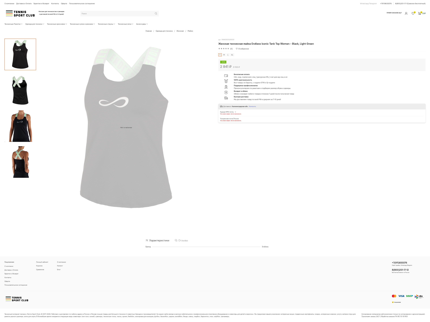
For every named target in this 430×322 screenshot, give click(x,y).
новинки (333, 314)
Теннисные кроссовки (56, 24)
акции (292, 314)
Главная (149, 31)
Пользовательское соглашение (82, 3)
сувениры (98, 316)
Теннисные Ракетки (12, 24)
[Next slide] (210, 127)
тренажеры (225, 316)
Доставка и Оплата (23, 3)
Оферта (64, 3)
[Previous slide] (41, 127)
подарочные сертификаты (304, 314)
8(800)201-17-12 (400, 269)
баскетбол (164, 316)
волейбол (178, 316)
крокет (124, 316)
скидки (317, 314)
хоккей (92, 316)
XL (232, 55)
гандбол (197, 316)
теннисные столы (109, 316)
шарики (171, 316)
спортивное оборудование (218, 314)
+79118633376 (386, 3)
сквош (191, 316)
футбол (157, 316)
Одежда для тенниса (33, 24)
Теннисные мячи (124, 24)
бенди (185, 316)
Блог (59, 270)
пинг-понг (85, 316)
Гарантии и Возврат (41, 3)
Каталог (60, 266)
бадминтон (205, 316)
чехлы (119, 316)
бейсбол (131, 316)
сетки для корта (29, 316)
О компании (9, 3)
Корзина (39, 266)
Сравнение (40, 270)
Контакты (55, 3)
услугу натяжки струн (345, 314)
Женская (180, 31)
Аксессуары (141, 24)
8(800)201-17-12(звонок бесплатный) (410, 3)
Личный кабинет (42, 262)
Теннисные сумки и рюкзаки (81, 24)
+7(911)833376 (399, 262)
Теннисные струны (105, 24)
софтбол (217, 316)
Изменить (252, 106)
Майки (190, 31)
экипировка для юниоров (144, 316)
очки (211, 316)
